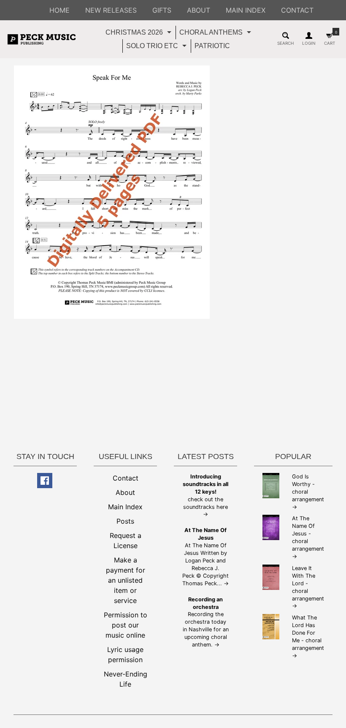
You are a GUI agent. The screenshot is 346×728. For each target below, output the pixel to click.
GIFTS (161, 10)
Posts (125, 521)
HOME (59, 10)
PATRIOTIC (212, 45)
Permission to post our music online (125, 625)
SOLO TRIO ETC (157, 47)
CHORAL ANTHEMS (216, 34)
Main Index (125, 507)
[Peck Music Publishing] (41, 39)
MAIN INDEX (245, 10)
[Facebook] (44, 480)
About (125, 492)
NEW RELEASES (111, 10)
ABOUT (198, 10)
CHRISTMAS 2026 (139, 34)
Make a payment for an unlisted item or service (125, 580)
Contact (125, 478)
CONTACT (297, 10)
